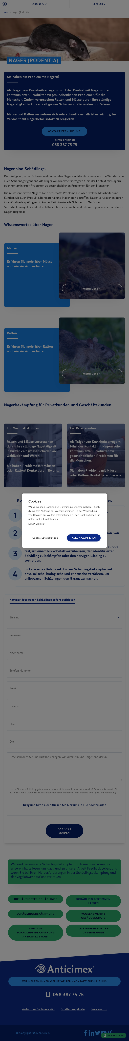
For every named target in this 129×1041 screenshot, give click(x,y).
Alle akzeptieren (84, 538)
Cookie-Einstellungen (45, 538)
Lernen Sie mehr (36, 524)
